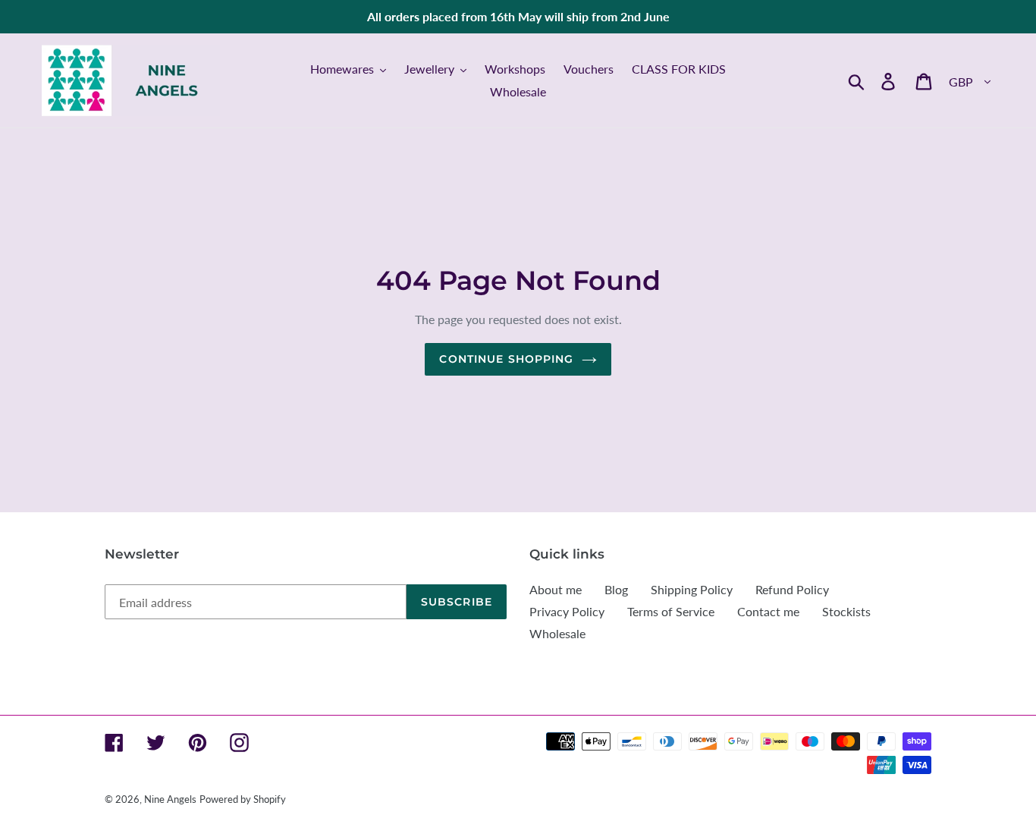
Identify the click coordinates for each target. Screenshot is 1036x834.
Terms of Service (670, 611)
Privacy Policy (566, 611)
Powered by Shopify (242, 799)
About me (555, 589)
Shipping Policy (692, 589)
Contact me (768, 611)
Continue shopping (506, 359)
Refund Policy (792, 589)
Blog (616, 589)
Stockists (846, 611)
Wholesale (557, 633)
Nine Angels (170, 799)
